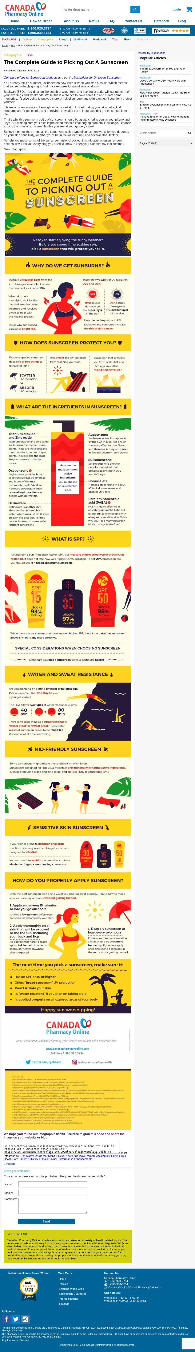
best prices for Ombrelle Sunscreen (97, 77)
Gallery (27, 39)
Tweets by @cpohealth (151, 52)
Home (14, 21)
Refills (94, 21)
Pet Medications (68, 1298)
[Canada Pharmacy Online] (25, 16)
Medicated (80, 39)
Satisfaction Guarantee (72, 1293)
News (127, 39)
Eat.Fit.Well (9, 39)
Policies (63, 1283)
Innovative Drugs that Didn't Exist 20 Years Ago (50, 1155)
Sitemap (64, 1303)
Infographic (45, 39)
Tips (115, 39)
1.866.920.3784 (39, 28)
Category (161, 21)
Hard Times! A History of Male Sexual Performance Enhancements (52, 1158)
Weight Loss (145, 39)
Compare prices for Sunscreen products (30, 77)
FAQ (111, 21)
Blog (182, 21)
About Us (71, 21)
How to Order (41, 21)
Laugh (63, 39)
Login (177, 9)
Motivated (99, 39)
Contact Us (134, 21)
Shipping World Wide (71, 1288)
